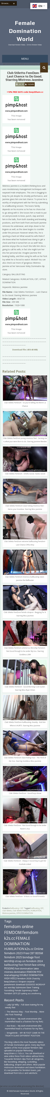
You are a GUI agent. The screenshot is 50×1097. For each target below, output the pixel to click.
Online (38, 949)
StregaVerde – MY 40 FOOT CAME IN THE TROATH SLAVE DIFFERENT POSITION (24, 1034)
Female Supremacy (23, 990)
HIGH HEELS (10, 978)
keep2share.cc (11, 981)
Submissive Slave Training (27, 987)
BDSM (39, 953)
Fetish (35, 990)
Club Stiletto (7, 910)
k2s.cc (29, 949)
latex (36, 968)
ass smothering (34, 993)
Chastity (36, 978)
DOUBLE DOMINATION (31, 975)
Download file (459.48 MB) (25, 349)
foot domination (24, 968)
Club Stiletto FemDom (21, 910)
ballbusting (35, 908)
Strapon (22, 981)
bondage (28, 957)
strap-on (20, 961)
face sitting (38, 964)
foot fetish (24, 964)
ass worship (9, 987)
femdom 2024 (34, 961)
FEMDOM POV (34, 971)
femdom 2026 (24, 978)
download (20, 984)
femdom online (18, 926)
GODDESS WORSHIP (35, 984)
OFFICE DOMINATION (24, 913)
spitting (24, 993)
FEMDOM (13, 932)
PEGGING (9, 968)
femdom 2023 (13, 953)
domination (20, 971)
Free (26, 953)
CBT (41, 908)
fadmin (31, 84)
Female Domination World (25, 31)
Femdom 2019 (10, 993)
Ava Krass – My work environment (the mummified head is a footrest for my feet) (24, 1020)
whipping (14, 975)
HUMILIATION (36, 910)
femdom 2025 (13, 957)
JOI (19, 993)
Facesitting (9, 990)
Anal (6, 975)
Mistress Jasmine (8, 913)
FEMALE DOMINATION (17, 940)
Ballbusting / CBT (16, 908)
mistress (8, 971)
